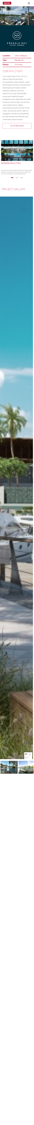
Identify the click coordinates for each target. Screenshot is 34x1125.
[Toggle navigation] (29, 3)
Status (5, 64)
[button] (12, 177)
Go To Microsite (17, 126)
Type (5, 60)
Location (6, 56)
